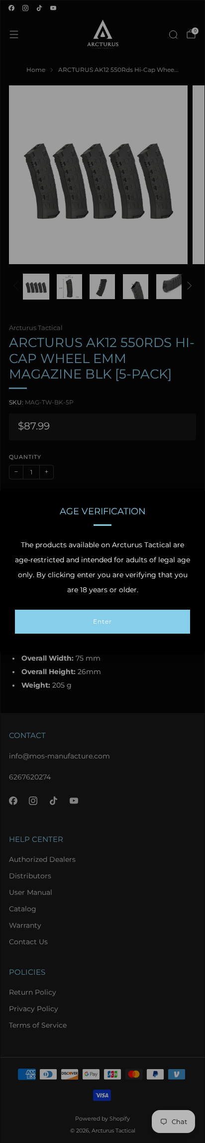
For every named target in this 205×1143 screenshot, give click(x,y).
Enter (102, 621)
